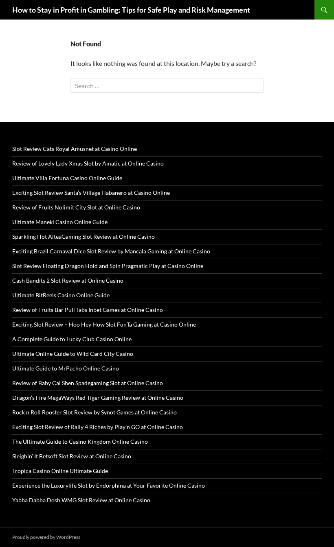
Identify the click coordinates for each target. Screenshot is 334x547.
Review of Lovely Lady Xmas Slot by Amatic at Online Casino (88, 163)
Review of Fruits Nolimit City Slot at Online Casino (76, 207)
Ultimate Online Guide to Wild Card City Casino (72, 353)
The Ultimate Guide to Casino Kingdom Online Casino (80, 441)
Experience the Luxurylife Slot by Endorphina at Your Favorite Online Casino (108, 485)
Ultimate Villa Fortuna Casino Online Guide (67, 177)
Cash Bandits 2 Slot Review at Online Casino (67, 280)
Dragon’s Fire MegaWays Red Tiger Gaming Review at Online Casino (97, 397)
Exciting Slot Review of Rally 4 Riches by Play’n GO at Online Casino (97, 426)
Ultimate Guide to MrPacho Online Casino (65, 368)
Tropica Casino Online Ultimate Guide (60, 470)
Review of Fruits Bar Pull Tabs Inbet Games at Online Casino (87, 309)
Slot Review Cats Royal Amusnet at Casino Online (74, 148)
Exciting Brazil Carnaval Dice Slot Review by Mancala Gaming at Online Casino (111, 251)
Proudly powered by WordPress (46, 537)
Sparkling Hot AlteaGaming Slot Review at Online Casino (83, 236)
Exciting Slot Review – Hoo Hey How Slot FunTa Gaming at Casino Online (104, 324)
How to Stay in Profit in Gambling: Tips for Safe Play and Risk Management (131, 9)
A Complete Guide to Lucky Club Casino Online (72, 339)
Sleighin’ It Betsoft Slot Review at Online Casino (71, 456)
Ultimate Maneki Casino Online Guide (60, 221)
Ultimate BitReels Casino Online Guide (61, 295)
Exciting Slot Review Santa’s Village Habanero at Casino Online (91, 192)
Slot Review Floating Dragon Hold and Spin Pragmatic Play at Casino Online (107, 265)
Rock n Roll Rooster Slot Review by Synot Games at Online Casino (94, 412)
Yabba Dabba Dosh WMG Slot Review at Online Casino (81, 500)
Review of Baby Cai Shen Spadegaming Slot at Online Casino (87, 382)
